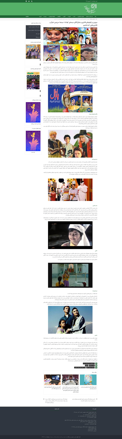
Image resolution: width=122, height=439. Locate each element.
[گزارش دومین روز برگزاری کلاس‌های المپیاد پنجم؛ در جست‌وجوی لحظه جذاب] (52, 380)
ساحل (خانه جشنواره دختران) (34, 27)
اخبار (74, 16)
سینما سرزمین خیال (90, 367)
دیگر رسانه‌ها (92, 19)
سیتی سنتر (38, 33)
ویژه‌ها (86, 365)
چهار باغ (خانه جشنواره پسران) (34, 30)
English (27, 16)
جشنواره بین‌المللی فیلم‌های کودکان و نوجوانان (58, 437)
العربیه (40, 16)
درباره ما (45, 16)
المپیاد (69, 16)
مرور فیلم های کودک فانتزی (80, 367)
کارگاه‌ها (59, 16)
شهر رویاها (38, 37)
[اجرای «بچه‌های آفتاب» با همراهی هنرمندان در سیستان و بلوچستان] (88, 380)
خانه (95, 16)
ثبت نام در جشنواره (89, 16)
